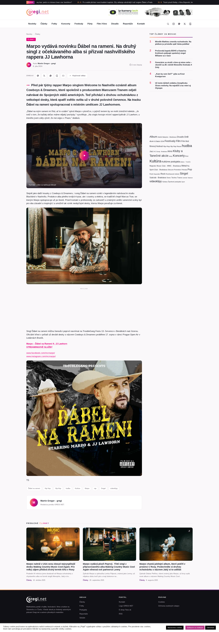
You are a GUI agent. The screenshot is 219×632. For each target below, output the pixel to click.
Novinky (32, 24)
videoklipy (114, 488)
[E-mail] (63, 75)
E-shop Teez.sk (125, 610)
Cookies (161, 602)
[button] (84, 155)
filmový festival (156, 146)
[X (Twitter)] (184, 23)
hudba (68, 488)
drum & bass (155, 141)
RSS (120, 614)
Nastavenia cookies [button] (175, 628)
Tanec (169, 178)
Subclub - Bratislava (158, 177)
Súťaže (82, 618)
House (179, 146)
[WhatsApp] (50, 75)
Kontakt (141, 24)
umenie (185, 177)
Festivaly (79, 24)
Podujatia (83, 610)
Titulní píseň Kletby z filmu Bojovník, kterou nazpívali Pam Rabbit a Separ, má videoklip (166, 2)
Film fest (185, 141)
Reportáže (128, 24)
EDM (162, 141)
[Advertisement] (84, 308)
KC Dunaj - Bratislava (160, 151)
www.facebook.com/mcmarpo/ (40, 353)
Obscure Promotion (174, 170)
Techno (174, 178)
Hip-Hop (58, 488)
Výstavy (165, 182)
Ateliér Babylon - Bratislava (167, 137)
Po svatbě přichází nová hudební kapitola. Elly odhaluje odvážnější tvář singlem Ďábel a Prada (88, 2)
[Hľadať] (168, 23)
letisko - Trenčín (185, 162)
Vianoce (190, 177)
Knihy (170, 156)
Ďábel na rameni (34, 488)
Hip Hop (48, 488)
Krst (186, 156)
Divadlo (115, 24)
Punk (151, 174)
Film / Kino (102, 24)
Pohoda (184, 170)
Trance (179, 178)
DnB (186, 137)
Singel (103, 488)
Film (178, 141)
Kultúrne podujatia (171, 161)
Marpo (87, 488)
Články (44, 24)
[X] (44, 75)
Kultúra (77, 488)
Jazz (152, 151)
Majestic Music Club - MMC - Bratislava (165, 166)
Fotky (54, 24)
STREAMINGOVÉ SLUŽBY (39, 347)
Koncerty (65, 24)
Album (153, 136)
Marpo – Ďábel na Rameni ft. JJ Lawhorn (46, 344)
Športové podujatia (174, 182)
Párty (90, 24)
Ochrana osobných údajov (168, 606)
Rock (163, 174)
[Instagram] (173, 23)
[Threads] (190, 23)
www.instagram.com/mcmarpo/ (41, 356)
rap (95, 488)
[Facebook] (179, 23)
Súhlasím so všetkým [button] (195, 628)
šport (183, 182)
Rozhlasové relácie (172, 174)
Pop (190, 169)
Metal (184, 166)
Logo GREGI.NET (126, 606)
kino (170, 151)
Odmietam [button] (210, 628)
